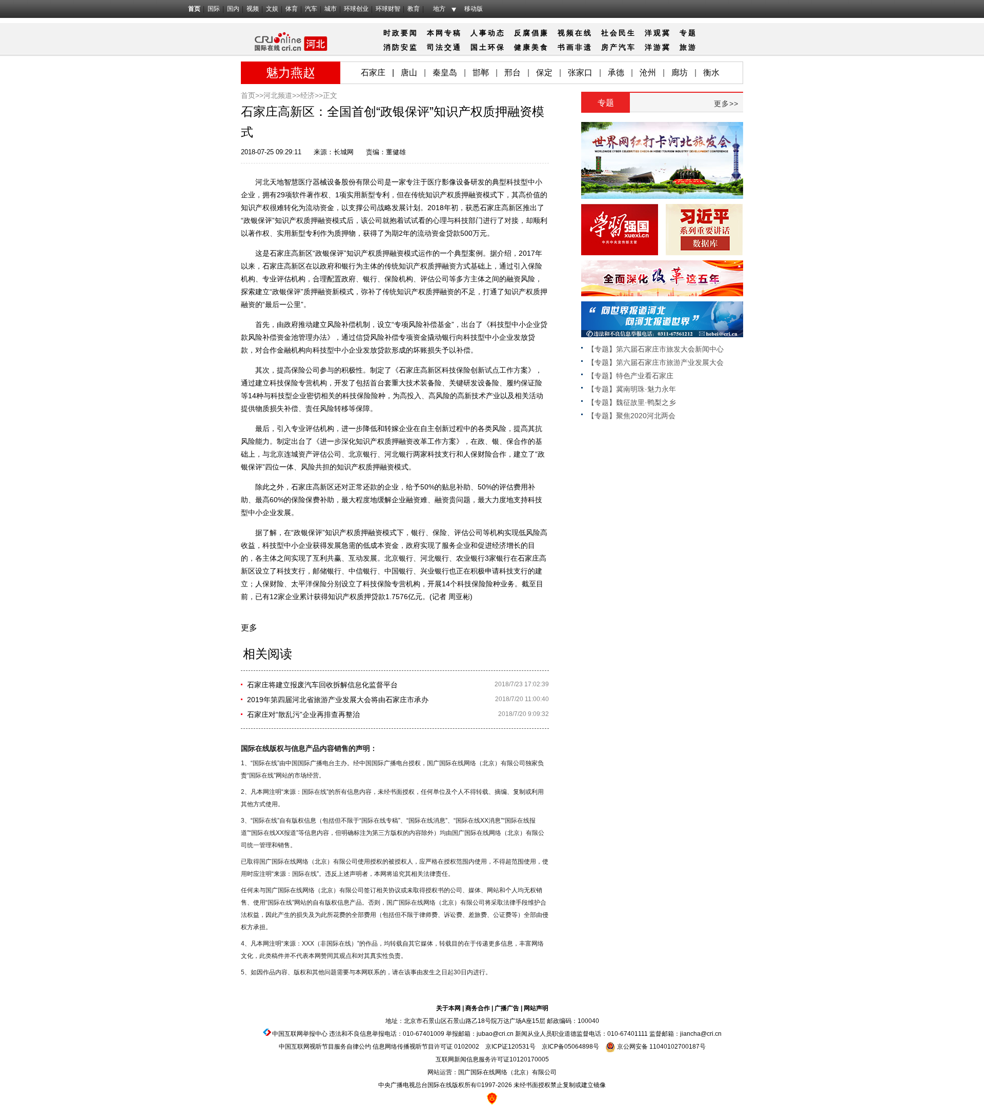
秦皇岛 (445, 72)
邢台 (512, 72)
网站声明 (536, 1008)
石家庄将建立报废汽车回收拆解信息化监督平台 (322, 685)
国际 (214, 8)
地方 (439, 8)
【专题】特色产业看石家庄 (630, 376)
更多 (249, 627)
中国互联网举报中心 (299, 1033)
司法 (435, 47)
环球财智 (388, 8)
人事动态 (487, 33)
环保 (496, 47)
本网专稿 (444, 33)
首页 (194, 8)
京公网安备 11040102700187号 (661, 1046)
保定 (544, 72)
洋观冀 (658, 33)
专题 (688, 33)
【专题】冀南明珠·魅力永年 (631, 389)
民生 (627, 33)
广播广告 (507, 1008)
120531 (518, 1046)
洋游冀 (658, 47)
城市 (330, 8)
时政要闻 (400, 33)
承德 (616, 72)
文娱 (272, 8)
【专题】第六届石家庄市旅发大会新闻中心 (655, 349)
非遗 (583, 47)
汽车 (311, 8)
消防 (392, 47)
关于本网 (448, 1008)
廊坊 (679, 72)
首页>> (252, 95)
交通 (453, 47)
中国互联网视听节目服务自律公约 (325, 1046)
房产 (610, 47)
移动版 (473, 8)
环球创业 (356, 8)
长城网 (344, 152)
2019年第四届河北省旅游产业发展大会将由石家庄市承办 (337, 699)
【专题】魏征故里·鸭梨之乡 (631, 402)
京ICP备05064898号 (570, 1046)
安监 (409, 47)
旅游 (688, 47)
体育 (291, 8)
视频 (253, 8)
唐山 (409, 72)
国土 (479, 47)
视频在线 (575, 33)
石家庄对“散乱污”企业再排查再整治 (303, 714)
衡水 (711, 72)
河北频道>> (281, 95)
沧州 (648, 72)
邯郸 (481, 72)
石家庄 (373, 72)
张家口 (580, 72)
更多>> (726, 103)
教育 (413, 8)
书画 (566, 47)
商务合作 (477, 1008)
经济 (307, 95)
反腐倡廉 (531, 33)
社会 (610, 33)
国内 (233, 8)
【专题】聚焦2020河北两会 (631, 416)
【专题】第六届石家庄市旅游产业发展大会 (655, 362)
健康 (522, 47)
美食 (540, 47)
